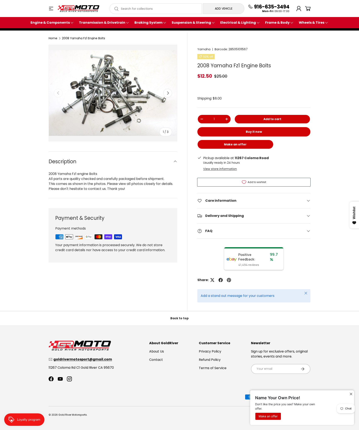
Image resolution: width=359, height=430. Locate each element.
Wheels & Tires (311, 23)
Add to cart (272, 119)
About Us (156, 351)
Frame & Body (277, 23)
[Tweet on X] (212, 280)
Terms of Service (212, 368)
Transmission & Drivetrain (102, 23)
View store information (220, 169)
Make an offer (235, 145)
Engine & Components (50, 23)
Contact (156, 359)
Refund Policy (210, 359)
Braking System (148, 23)
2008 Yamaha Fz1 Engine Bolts (83, 38)
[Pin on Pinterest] (229, 280)
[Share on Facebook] (220, 280)
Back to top (179, 318)
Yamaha (203, 49)
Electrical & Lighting (238, 23)
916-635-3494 (271, 6)
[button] (307, 8)
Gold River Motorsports (72, 414)
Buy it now (254, 132)
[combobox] (155, 8)
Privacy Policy (210, 351)
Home (53, 38)
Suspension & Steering (191, 23)
